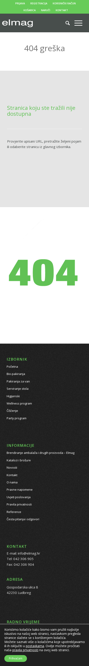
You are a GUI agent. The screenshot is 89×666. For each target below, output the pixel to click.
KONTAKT (62, 10)
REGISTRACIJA (38, 3)
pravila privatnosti (25, 650)
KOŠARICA (30, 10)
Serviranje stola (18, 389)
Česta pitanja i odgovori (23, 519)
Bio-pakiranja (16, 374)
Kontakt (12, 475)
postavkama (35, 646)
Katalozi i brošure (19, 460)
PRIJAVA (20, 3)
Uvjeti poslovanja (19, 497)
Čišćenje (12, 411)
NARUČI (45, 10)
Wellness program (19, 403)
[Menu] (76, 23)
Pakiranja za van (18, 381)
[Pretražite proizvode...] (65, 23)
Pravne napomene (20, 490)
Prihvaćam (15, 658)
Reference (14, 512)
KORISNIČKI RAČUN (64, 3)
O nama (12, 482)
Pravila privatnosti (19, 504)
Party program (16, 418)
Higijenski (13, 396)
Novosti (12, 467)
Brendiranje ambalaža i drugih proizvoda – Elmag (40, 453)
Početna (12, 366)
